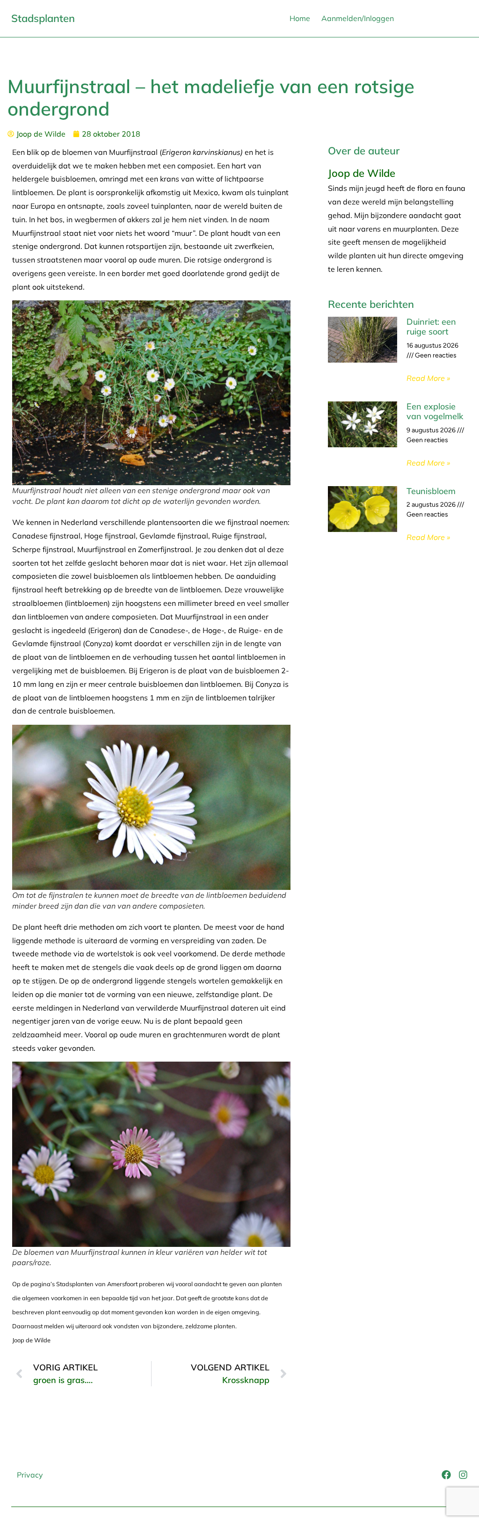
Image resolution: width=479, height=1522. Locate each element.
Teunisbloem (431, 491)
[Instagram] (463, 1474)
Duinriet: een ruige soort (431, 326)
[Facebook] (446, 1474)
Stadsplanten (43, 18)
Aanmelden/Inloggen (357, 18)
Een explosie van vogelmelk (434, 411)
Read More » (428, 378)
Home (300, 18)
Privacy (30, 1474)
